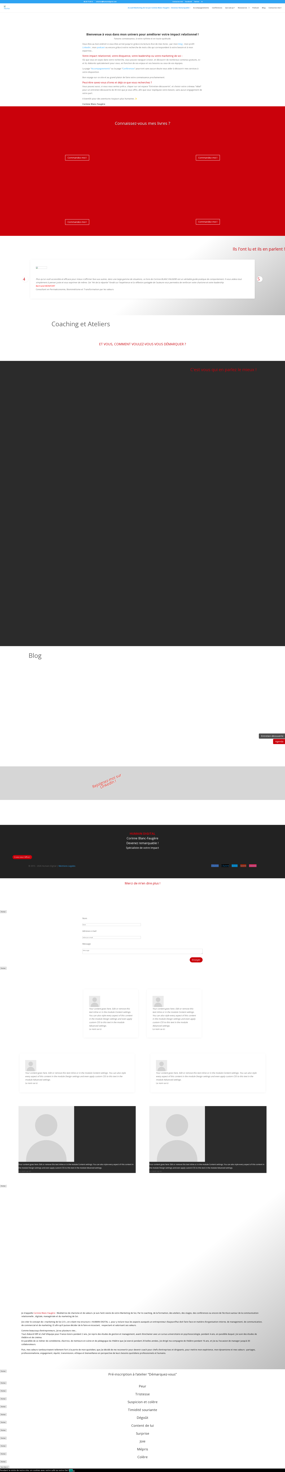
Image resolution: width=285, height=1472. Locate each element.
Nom (84, 918)
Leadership (99, 712)
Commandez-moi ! (77, 157)
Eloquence (165, 706)
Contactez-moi (177, 2)
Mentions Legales (67, 866)
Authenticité (91, 702)
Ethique (148, 709)
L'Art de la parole (160, 716)
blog (180, 44)
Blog (264, 8)
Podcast (255, 8)
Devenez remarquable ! (97, 709)
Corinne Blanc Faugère (92, 699)
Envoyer (196, 959)
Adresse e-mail (89, 931)
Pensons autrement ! (89, 716)
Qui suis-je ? (230, 8)
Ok (71, 1470)
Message (86, 943)
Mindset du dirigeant (153, 719)
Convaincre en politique (153, 706)
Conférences (217, 8)
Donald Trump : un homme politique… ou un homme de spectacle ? (158, 693)
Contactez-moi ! (275, 8)
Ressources (242, 8)
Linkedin (86, 47)
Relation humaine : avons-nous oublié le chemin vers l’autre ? (94, 693)
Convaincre (161, 702)
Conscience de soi (88, 706)
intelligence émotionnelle (154, 712)
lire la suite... (120, 718)
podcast (101, 47)
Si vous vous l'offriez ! (22, 857)
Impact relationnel (88, 712)
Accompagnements (201, 8)
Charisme (153, 702)
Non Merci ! (4, 1467)
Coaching (99, 702)
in (202, 2)
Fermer (3, 912)
